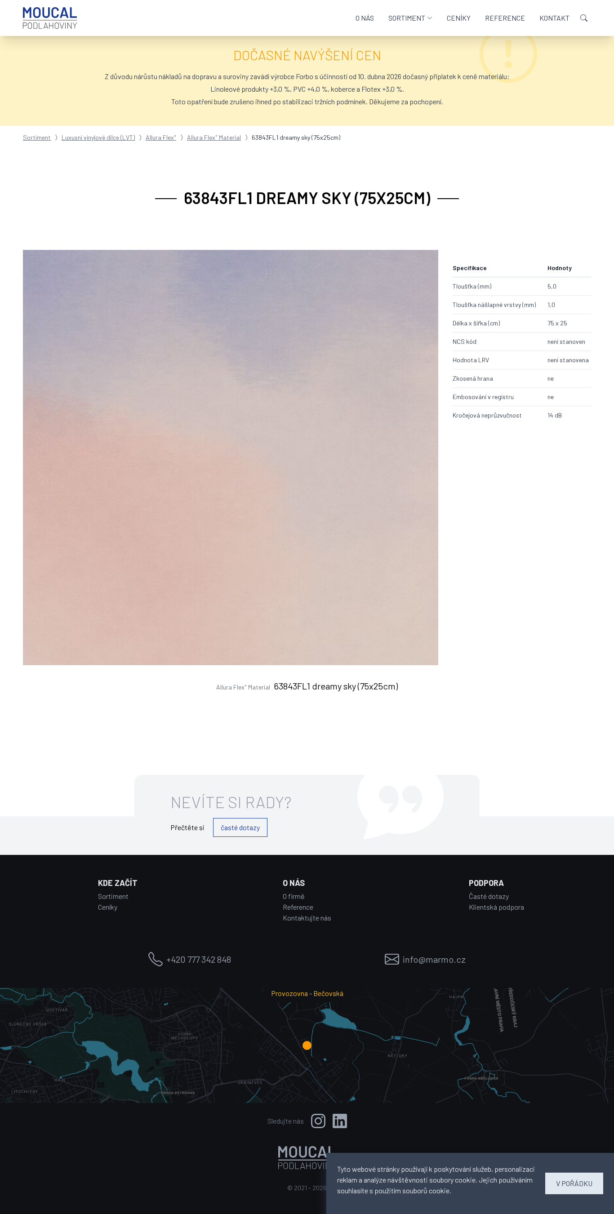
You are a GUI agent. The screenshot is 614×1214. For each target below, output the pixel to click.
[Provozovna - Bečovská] (307, 1045)
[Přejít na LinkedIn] (340, 1121)
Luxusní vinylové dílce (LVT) (98, 137)
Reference (298, 907)
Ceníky (107, 907)
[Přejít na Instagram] (318, 1121)
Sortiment (37, 137)
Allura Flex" (161, 137)
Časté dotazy (489, 896)
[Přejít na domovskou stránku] (50, 18)
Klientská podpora (496, 907)
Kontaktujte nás (307, 917)
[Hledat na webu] (584, 18)
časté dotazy (240, 827)
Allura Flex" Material (214, 137)
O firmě (294, 896)
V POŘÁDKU (574, 1183)
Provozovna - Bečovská (307, 993)
